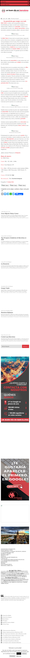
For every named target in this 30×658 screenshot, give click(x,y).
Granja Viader (5, 288)
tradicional (19, 582)
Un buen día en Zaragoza (7, 617)
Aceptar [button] (18, 653)
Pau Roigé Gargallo (15, 18)
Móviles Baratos (5, 619)
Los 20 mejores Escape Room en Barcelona (11, 640)
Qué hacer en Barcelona (22, 579)
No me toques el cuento (7, 550)
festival (3, 575)
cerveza (19, 572)
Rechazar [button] (24, 653)
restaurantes (18, 580)
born (2, 572)
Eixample (20, 574)
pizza (19, 578)
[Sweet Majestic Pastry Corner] (15, 203)
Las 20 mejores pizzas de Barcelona (9, 560)
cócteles (14, 574)
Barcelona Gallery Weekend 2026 (9, 557)
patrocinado (11, 578)
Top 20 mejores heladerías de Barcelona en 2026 (13, 239)
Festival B (3, 556)
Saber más (18, 656)
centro (15, 572)
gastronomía (11, 575)
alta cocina (3, 571)
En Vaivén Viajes (5, 624)
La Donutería (5, 264)
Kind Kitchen (4, 562)
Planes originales (11, 579)
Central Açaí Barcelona (8, 337)
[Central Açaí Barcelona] (15, 327)
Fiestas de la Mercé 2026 (7, 565)
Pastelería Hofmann (7, 312)
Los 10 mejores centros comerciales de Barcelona (12, 642)
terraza (13, 582)
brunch (6, 572)
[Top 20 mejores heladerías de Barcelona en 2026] (15, 228)
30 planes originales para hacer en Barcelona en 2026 (13, 632)
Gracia (25, 575)
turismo (25, 582)
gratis (2, 576)
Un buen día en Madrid (6, 615)
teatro (9, 582)
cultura (8, 574)
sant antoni (25, 580)
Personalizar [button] (12, 656)
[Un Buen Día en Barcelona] (15, 12)
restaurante (9, 581)
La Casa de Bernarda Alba (7, 552)
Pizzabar (3, 563)
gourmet (19, 575)
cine (22, 572)
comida (3, 574)
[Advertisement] (15, 440)
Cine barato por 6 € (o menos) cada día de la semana (13, 551)
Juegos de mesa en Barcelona (8, 549)
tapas (5, 582)
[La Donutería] (15, 254)
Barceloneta (25, 571)
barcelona (15, 570)
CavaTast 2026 (4, 558)
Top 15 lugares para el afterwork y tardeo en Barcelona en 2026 (14, 633)
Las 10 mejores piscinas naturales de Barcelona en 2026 (13, 635)
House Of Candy (4, 555)
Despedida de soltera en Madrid (8, 622)
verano (6, 583)
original (3, 578)
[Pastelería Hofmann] (15, 302)
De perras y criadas (6, 553)
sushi (2, 582)
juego (16, 576)
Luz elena (8, 211)
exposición (26, 573)
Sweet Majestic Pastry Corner (9, 213)
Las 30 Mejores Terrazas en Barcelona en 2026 (11, 637)
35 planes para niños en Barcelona (9, 630)
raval (2, 580)
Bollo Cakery (5, 15)
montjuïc (20, 576)
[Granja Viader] (15, 278)
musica (24, 576)
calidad (10, 572)
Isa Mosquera (10, 235)
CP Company (4, 620)
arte (7, 571)
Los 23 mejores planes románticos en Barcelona (11, 639)
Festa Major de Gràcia (6, 564)
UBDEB (2, 583)
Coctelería (25, 572)
